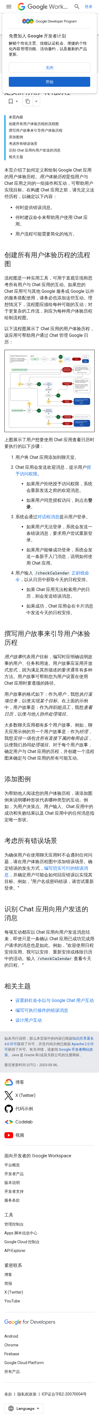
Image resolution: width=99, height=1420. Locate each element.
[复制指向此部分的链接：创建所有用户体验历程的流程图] (16, 264)
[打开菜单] (8, 6)
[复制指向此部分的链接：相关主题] (36, 986)
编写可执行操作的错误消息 (41, 1010)
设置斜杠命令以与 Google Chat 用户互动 (54, 1000)
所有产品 (12, 1371)
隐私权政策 (27, 1394)
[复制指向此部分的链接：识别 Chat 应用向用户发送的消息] (23, 918)
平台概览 (12, 1165)
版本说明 (12, 1182)
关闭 (49, 67)
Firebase (11, 1354)
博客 (8, 1274)
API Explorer (15, 1250)
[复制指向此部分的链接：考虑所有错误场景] (62, 841)
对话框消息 (48, 516)
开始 (49, 81)
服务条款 (12, 1200)
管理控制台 (14, 1224)
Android (11, 1336)
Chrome (11, 1345)
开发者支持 (14, 1191)
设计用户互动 (28, 1020)
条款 (8, 1394)
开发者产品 (14, 1174)
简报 (8, 1283)
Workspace (59, 6)
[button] (49, 391)
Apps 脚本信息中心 (20, 1233)
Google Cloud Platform (24, 1363)
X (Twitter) (13, 1292)
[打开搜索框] (77, 6)
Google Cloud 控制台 (22, 1242)
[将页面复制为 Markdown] (28, 101)
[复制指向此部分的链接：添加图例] (36, 779)
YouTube (12, 1301)
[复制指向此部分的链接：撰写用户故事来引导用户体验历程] (23, 643)
